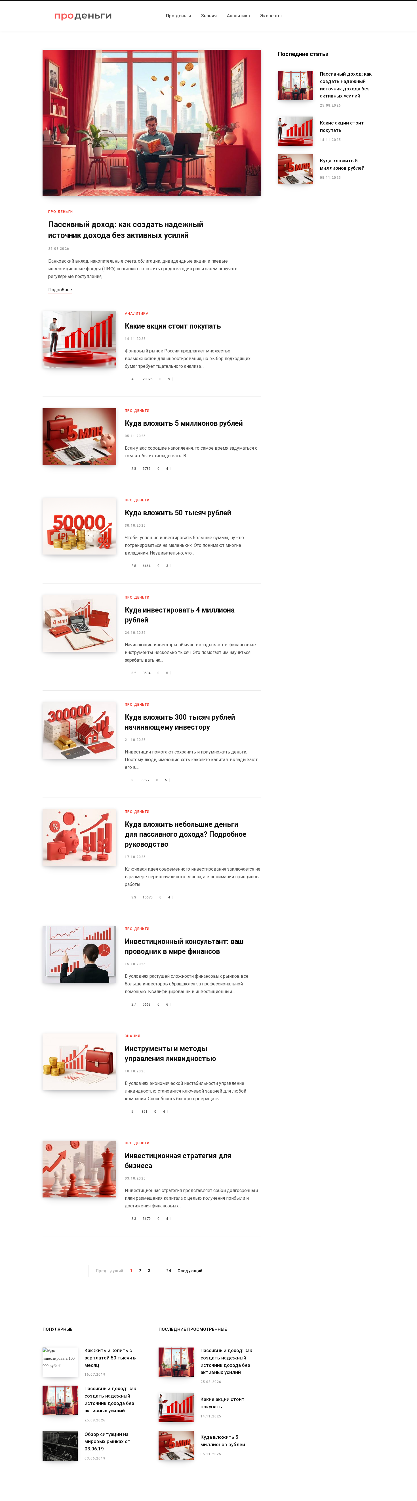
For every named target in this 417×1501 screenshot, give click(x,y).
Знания (132, 1036)
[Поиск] (372, 16)
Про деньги (60, 212)
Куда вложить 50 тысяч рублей (178, 513)
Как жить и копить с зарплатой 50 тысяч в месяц (110, 1358)
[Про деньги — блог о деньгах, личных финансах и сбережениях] (83, 16)
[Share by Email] (203, 379)
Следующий (190, 1271)
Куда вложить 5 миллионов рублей (184, 423)
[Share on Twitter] (182, 379)
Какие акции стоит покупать (173, 326)
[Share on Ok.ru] (198, 379)
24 (168, 1271)
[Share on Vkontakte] (192, 379)
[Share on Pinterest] (187, 379)
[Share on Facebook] (176, 379)
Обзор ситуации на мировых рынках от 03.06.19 (107, 1441)
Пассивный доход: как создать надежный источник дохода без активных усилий (346, 85)
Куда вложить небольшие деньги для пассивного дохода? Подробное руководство (186, 834)
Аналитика (137, 313)
